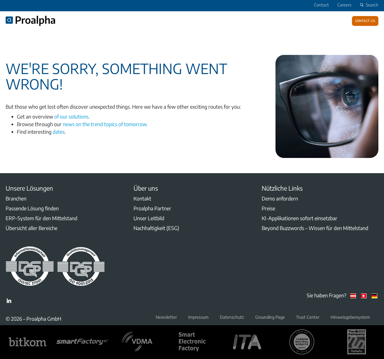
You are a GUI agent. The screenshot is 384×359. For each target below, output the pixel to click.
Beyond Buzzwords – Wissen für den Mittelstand (315, 228)
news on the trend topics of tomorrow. (105, 124)
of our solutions (71, 116)
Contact (321, 4)
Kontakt (142, 198)
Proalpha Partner (152, 208)
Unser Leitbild (149, 218)
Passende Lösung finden (32, 208)
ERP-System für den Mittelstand (41, 218)
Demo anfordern (280, 198)
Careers (344, 4)
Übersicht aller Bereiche (31, 228)
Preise (268, 208)
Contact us (365, 20)
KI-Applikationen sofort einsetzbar (299, 218)
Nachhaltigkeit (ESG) (156, 228)
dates (59, 131)
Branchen (16, 198)
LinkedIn (9, 300)
